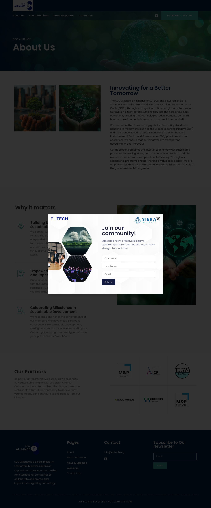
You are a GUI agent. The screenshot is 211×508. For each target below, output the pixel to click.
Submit (108, 282)
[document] (105, 254)
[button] (158, 219)
